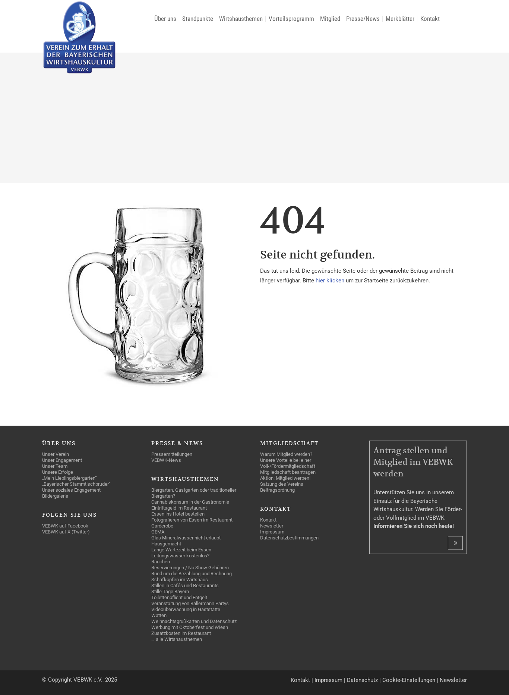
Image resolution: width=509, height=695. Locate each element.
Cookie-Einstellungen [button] (408, 680)
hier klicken (331, 280)
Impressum (328, 680)
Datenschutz (362, 680)
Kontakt (300, 680)
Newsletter (453, 680)
